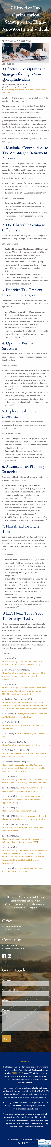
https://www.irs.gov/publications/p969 (18, 811)
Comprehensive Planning (14, 47)
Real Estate (6, 93)
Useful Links (8, 64)
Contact (6, 75)
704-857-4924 (11, 945)
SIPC (21, 1073)
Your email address (19, 990)
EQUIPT (5, 87)
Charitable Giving (11, 52)
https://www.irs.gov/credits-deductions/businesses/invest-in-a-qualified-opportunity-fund (22, 799)
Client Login (8, 81)
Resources (7, 58)
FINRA (14, 1073)
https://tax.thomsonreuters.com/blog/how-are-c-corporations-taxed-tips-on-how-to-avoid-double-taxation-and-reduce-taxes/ (24, 768)
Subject (14, 1000)
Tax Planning (30, 52)
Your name (15, 980)
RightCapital (19, 87)
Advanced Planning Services (16, 41)
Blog (4, 69)
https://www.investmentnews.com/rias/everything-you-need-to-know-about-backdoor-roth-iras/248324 (24, 676)
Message (14, 1010)
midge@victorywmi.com (15, 948)
